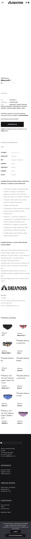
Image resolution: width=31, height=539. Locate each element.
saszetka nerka (11, 108)
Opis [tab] (2, 147)
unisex (23, 108)
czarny (18, 104)
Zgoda (15, 531)
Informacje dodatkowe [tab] (9, 142)
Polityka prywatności (5, 473)
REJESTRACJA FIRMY (6, 512)
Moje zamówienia (5, 505)
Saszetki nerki (13, 102)
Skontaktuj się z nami (6, 491)
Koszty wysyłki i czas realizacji (8, 487)
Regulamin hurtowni (5, 471)
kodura (3, 106)
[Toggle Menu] (2, 3)
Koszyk (2, 506)
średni (18, 108)
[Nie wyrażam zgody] (29, 530)
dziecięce (24, 104)
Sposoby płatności (5, 489)
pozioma (24, 106)
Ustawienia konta (5, 508)
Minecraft (9, 106)
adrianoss (12, 104)
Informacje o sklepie (5, 470)
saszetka (3, 108)
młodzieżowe (17, 106)
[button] (12, 124)
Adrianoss (4, 334)
